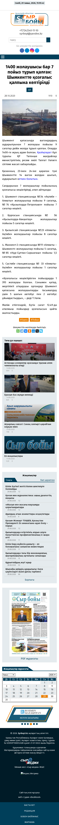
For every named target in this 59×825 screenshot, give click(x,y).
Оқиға (24, 319)
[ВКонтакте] (25, 331)
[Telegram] (21, 331)
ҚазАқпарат (44, 152)
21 (36, 693)
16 (52, 689)
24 (6, 696)
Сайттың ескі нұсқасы (29, 792)
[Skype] (41, 331)
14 (36, 689)
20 (28, 693)
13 (28, 689)
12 (21, 689)
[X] (37, 331)
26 (21, 696)
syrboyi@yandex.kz (30, 33)
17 (6, 693)
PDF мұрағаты (29, 658)
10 (6, 689)
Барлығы (29, 579)
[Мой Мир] (33, 331)
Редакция (29, 810)
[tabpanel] (29, 714)
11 (14, 689)
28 (36, 696)
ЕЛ (29, 90)
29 (44, 696)
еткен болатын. (28, 178)
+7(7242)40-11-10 (28, 30)
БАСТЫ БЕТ (29, 805)
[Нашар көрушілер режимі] (30, 7)
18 (14, 693)
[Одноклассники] (29, 331)
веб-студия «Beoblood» (29, 797)
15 (44, 689)
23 (52, 693)
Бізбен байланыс (29, 816)
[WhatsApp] (18, 331)
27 (28, 696)
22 (44, 693)
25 (14, 696)
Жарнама (29, 822)
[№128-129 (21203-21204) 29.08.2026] (29, 623)
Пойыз (35, 319)
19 (21, 693)
